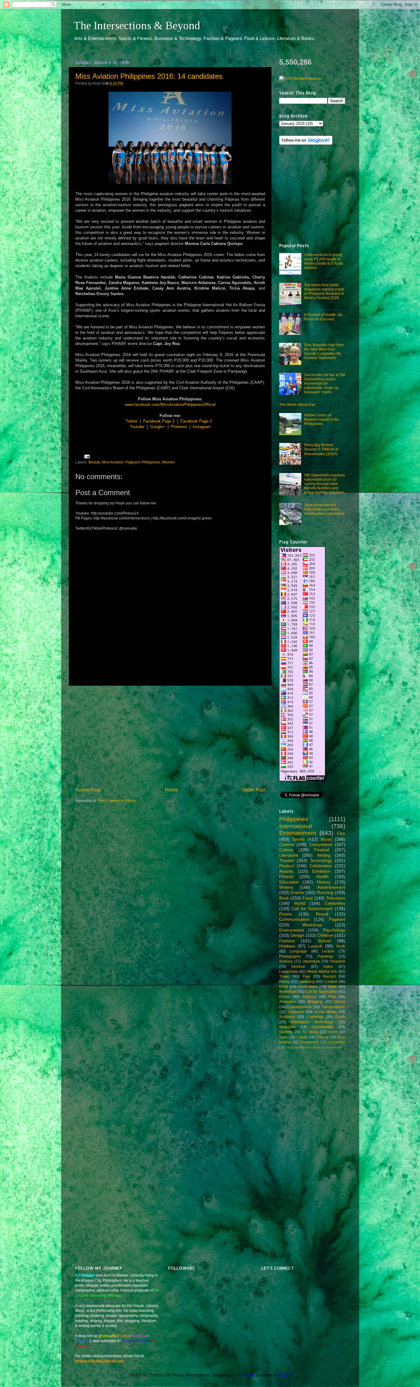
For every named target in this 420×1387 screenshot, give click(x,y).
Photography (290, 956)
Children (325, 935)
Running (325, 892)
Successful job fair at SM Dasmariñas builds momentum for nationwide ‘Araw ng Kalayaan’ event (324, 383)
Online (339, 1002)
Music (326, 839)
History (324, 882)
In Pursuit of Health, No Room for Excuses (323, 317)
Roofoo (249, 1375)
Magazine (287, 1027)
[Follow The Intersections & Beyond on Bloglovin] (305, 143)
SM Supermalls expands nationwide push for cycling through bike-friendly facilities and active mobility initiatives (324, 483)
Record (329, 976)
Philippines (150, 462)
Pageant (132, 462)
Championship (299, 1007)
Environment (291, 930)
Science (286, 961)
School (324, 940)
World (299, 903)
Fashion (287, 940)
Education (289, 882)
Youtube (137, 426)
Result (322, 914)
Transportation (333, 1007)
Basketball (288, 991)
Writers (286, 887)
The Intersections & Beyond (136, 25)
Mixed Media (313, 1047)
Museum (331, 1047)
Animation (287, 1002)
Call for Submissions (312, 908)
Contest (330, 982)
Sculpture (287, 1017)
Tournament (309, 1042)
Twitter (131, 421)
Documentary (322, 1027)
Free (306, 976)
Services (309, 997)
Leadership (288, 971)
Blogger (284, 1375)
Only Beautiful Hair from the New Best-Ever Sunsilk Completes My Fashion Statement (324, 351)
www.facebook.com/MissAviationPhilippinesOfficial (170, 404)
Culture (286, 849)
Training (322, 1037)
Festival (321, 849)
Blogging (315, 1002)
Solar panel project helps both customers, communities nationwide (324, 509)
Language (298, 951)
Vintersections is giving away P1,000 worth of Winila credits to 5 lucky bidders (323, 261)
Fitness (286, 876)
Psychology (334, 930)
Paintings (325, 956)
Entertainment (297, 833)
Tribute (302, 1037)
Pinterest (179, 426)
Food (308, 898)
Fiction (284, 997)
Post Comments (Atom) (117, 801)
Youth (340, 946)
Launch (315, 946)
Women (168, 462)
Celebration (321, 865)
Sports (298, 839)
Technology (321, 860)
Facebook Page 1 (159, 421)
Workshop (312, 924)
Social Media (325, 1012)
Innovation (292, 1047)
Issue (332, 986)
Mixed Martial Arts (322, 971)
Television (335, 898)
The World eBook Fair (297, 405)
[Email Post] (86, 456)
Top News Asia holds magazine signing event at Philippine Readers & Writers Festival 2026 (324, 291)
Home (171, 789)
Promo (285, 914)
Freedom (337, 961)
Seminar (298, 966)
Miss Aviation (113, 462)
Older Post (253, 789)
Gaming (285, 1032)
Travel (284, 976)
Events (297, 892)
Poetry (284, 982)
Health (322, 876)
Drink (283, 986)
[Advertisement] (170, 736)
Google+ (157, 426)
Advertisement (331, 887)
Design (297, 935)
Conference (308, 986)
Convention (336, 1042)
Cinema (286, 844)
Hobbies (287, 946)
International (295, 826)
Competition (320, 844)
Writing (324, 855)
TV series (310, 1032)
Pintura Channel (136, 1341)
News (283, 1037)
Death (340, 1017)
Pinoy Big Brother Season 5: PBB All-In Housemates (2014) (321, 449)
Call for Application (321, 991)
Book (284, 898)
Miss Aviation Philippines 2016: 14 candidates (149, 76)
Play (332, 997)
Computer (295, 1012)
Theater (287, 860)
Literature (288, 855)
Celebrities (335, 903)
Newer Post (88, 789)
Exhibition (321, 871)
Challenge (315, 1017)
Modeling (307, 982)
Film (341, 833)
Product (286, 865)
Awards (286, 871)
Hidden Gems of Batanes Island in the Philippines (321, 419)
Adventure (311, 961)
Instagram (202, 426)
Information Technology (312, 1022)
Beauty (94, 462)
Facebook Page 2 (196, 421)
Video (328, 966)
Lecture (328, 951)
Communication (294, 919)
